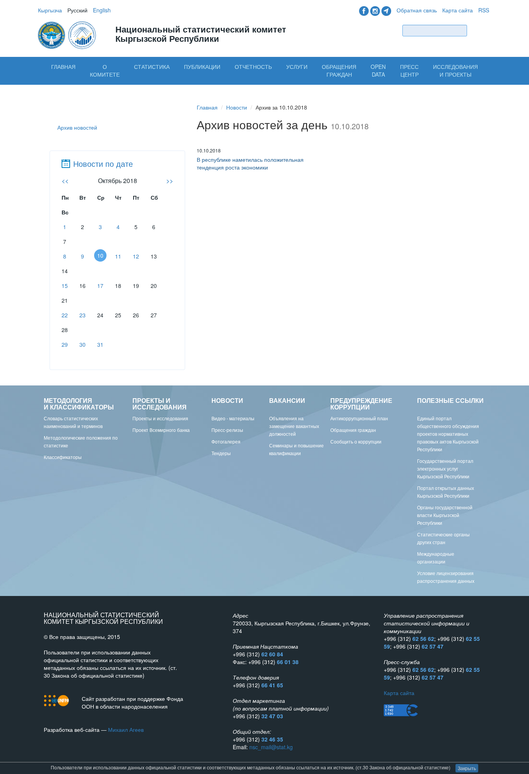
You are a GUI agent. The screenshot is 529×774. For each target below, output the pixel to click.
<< (65, 180)
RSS (483, 10)
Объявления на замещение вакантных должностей (294, 426)
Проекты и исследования (160, 418)
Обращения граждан (339, 70)
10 (100, 255)
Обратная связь (417, 10)
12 (136, 256)
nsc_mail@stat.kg (271, 747)
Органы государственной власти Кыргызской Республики (444, 515)
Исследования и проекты (455, 70)
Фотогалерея (225, 441)
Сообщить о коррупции (355, 441)
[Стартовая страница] (68, 34)
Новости (236, 107)
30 (82, 344)
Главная (63, 66)
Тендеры (221, 453)
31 (100, 344)
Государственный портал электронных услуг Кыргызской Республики (445, 468)
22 (65, 315)
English (102, 10)
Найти (480, 30)
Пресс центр (409, 70)
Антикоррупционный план (359, 418)
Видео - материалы (232, 418)
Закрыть (467, 768)
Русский (77, 10)
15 (65, 285)
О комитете (105, 70)
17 (100, 285)
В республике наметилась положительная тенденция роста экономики (250, 163)
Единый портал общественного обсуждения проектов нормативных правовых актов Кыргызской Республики (448, 433)
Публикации (202, 66)
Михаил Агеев (126, 729)
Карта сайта (457, 10)
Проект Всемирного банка (161, 429)
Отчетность (253, 66)
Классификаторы (63, 457)
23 (82, 315)
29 (65, 344)
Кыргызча (50, 10)
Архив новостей (77, 127)
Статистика (152, 66)
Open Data (378, 70)
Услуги (296, 66)
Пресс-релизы (227, 429)
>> (169, 180)
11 (118, 256)
